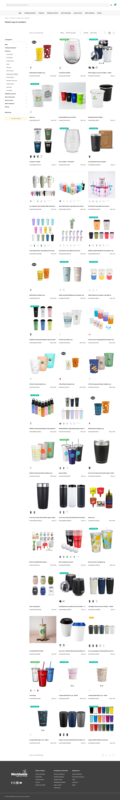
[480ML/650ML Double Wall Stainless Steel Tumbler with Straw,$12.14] (72, 407)
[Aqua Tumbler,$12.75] (72, 451)
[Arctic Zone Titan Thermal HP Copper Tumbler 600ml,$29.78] (42, 496)
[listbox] (97, 33)
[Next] (113, 755)
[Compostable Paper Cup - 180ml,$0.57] (72, 674)
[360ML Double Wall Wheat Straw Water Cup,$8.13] (72, 273)
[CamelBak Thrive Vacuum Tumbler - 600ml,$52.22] (101, 585)
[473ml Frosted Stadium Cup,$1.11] (42, 362)
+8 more (49, 245)
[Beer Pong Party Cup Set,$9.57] (72, 540)
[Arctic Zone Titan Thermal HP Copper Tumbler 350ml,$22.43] (101, 451)
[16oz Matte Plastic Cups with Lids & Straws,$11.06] (72, 184)
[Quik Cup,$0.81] (42, 95)
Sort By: (86, 33)
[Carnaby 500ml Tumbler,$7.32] (42, 629)
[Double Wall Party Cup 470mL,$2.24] (72, 95)
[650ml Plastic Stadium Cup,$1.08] (101, 407)
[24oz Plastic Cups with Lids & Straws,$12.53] (72, 229)
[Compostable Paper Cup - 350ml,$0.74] (42, 718)
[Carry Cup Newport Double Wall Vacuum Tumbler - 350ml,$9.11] (101, 629)
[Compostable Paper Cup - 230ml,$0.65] (101, 674)
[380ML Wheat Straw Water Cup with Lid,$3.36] (101, 273)
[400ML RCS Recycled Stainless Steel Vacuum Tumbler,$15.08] (42, 318)
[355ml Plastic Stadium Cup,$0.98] (42, 273)
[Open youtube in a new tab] (21, 782)
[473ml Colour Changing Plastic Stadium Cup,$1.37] (101, 318)
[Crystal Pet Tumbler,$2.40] (72, 51)
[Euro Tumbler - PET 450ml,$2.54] (72, 140)
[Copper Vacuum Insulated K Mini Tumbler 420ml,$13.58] (72, 718)
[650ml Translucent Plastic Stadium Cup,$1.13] (42, 451)
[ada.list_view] (114, 33)
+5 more (49, 201)
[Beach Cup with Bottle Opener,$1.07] (42, 540)
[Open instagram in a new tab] (14, 782)
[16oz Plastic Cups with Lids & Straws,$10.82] (101, 184)
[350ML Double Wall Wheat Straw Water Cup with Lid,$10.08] (101, 229)
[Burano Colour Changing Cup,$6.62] (101, 540)
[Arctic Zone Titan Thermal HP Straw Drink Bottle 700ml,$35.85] (72, 496)
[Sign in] (111, 5)
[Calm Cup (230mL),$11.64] (42, 585)
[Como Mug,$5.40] (42, 674)
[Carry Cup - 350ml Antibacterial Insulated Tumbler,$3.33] (72, 629)
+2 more (108, 245)
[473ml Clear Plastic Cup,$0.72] (72, 318)
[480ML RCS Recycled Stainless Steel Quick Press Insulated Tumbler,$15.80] (42, 407)
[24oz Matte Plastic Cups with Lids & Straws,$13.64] (42, 229)
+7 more (78, 201)
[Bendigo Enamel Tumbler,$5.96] (101, 95)
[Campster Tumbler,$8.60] (42, 140)
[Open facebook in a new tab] (11, 782)
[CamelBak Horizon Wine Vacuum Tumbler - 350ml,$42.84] (72, 585)
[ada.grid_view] (109, 33)
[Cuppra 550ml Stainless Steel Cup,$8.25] (101, 718)
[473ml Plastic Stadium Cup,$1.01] (72, 362)
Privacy (17, 796)
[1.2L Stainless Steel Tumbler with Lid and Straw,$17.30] (42, 184)
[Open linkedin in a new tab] (17, 782)
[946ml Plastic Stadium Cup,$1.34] (42, 51)
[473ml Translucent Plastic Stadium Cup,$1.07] (101, 362)
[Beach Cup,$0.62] (101, 496)
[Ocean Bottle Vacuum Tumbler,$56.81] (101, 140)
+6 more (78, 245)
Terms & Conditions (25, 796)
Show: (62, 33)
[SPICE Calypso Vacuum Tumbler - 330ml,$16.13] (101, 51)
